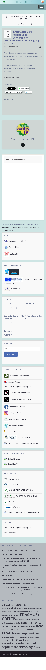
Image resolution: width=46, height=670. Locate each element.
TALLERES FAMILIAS (32, 512)
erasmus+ (14, 615)
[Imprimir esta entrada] (40, 47)
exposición (35, 619)
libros (39, 626)
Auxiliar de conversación (19, 376)
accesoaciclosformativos (14, 608)
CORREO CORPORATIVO (26, 496)
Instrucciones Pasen (17, 419)
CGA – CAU (14, 484)
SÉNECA (16, 507)
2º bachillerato (9, 605)
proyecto (19, 637)
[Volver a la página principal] (23, 2)
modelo (7, 630)
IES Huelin (32, 626)
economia (5, 615)
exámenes (22, 622)
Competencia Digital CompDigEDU (17, 387)
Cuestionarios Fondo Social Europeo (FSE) (20, 579)
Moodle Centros (24, 437)
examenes (28, 619)
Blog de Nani (14, 247)
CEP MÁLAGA (13, 479)
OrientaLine (21, 464)
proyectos (27, 637)
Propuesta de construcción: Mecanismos (19, 550)
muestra (14, 629)
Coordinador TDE (12, 47)
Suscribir (10, 354)
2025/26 (22, 605)
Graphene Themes (20, 654)
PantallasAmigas (10, 532)
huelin (26, 626)
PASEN (11, 502)
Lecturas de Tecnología (12, 554)
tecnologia (27, 647)
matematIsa (14, 254)
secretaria (9, 643)
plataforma (16, 633)
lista (3, 630)
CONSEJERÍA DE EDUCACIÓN (21, 490)
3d (17, 605)
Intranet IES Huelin (17, 425)
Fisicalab (16, 459)
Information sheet (11, 77)
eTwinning (15, 289)
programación (8, 637)
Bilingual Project (13, 382)
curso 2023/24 (31, 611)
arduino (19, 611)
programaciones (30, 633)
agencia (28, 608)
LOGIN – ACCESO (14, 431)
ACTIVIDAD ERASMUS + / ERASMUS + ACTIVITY (24, 18)
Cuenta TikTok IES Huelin (19, 392)
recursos (37, 637)
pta (32, 637)
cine (23, 611)
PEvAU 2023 (7, 575)
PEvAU (7, 633)
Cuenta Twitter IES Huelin (20, 400)
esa (17, 619)
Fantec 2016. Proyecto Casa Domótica (18, 571)
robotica (25, 640)
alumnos (10, 611)
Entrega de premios (22, 24)
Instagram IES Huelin (16, 413)
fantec (33, 622)
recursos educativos (11, 640)
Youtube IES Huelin (30, 443)
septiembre (10, 647)
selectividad (27, 643)
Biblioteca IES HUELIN (17, 241)
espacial (21, 619)
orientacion (22, 630)
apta (15, 611)
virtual (38, 647)
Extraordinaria (8, 623)
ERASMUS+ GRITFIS (21, 616)
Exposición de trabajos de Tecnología (18, 594)
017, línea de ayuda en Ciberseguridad (18, 583)
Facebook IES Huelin (17, 406)
